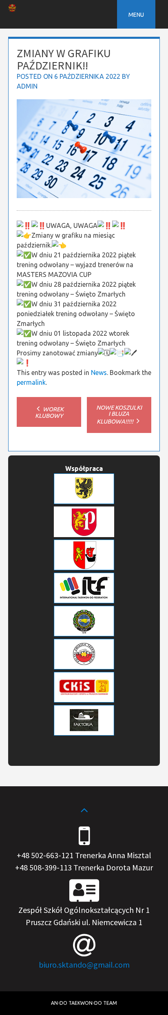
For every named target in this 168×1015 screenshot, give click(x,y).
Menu (136, 14)
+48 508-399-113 (43, 867)
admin (27, 86)
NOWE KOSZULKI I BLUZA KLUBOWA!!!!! (119, 414)
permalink (31, 382)
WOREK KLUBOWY (49, 412)
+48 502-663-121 (45, 855)
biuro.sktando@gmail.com (84, 964)
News (99, 372)
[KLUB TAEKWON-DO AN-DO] (12, 9)
